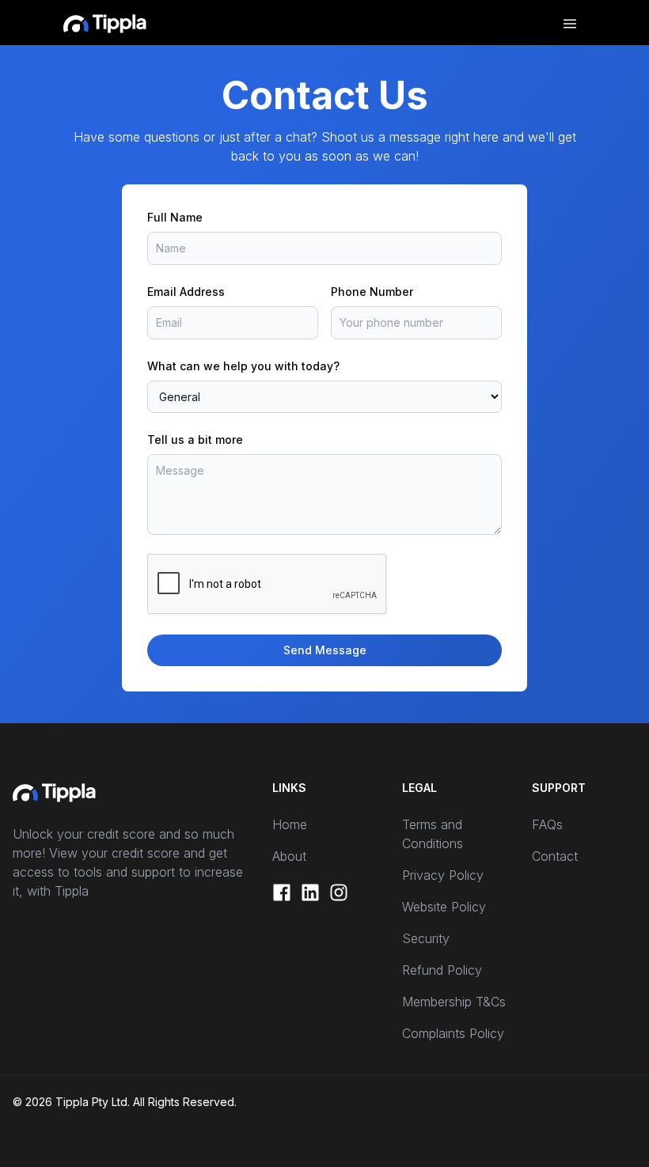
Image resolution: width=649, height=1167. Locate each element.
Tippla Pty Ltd (91, 1101)
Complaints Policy (453, 1033)
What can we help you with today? (243, 366)
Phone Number (372, 291)
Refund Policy (442, 970)
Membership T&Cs (454, 1002)
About (289, 856)
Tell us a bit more (195, 439)
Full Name (175, 217)
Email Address (186, 291)
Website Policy (444, 907)
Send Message (324, 650)
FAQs (547, 824)
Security (426, 938)
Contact (555, 856)
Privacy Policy (443, 875)
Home (289, 824)
